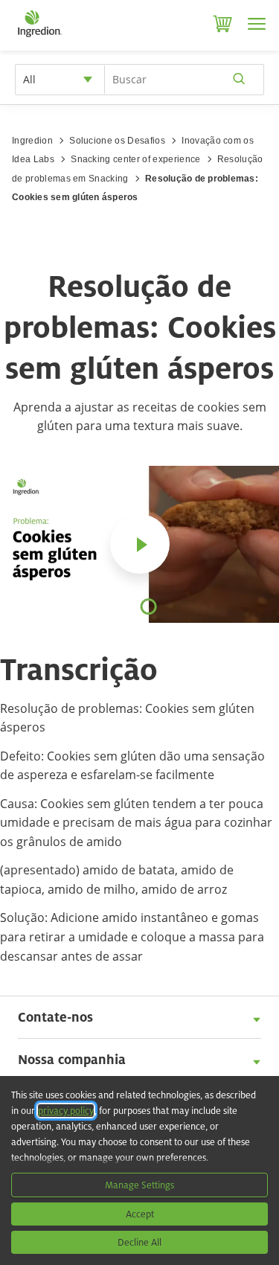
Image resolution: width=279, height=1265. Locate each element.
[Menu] (257, 24)
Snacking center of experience (135, 159)
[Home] (39, 37)
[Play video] (140, 544)
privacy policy (66, 1110)
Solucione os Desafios (117, 140)
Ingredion (32, 140)
